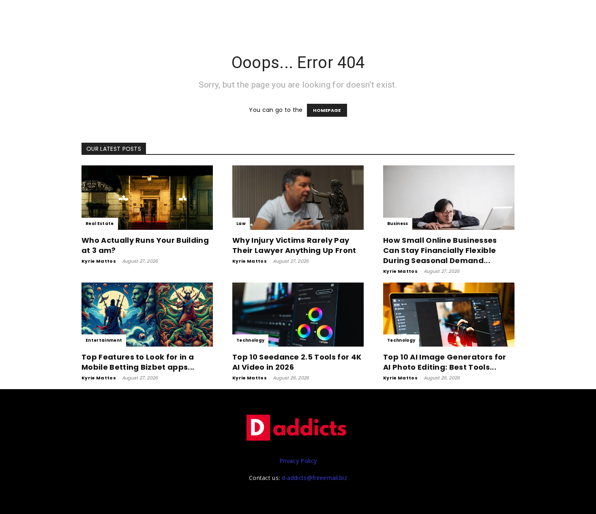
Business (397, 224)
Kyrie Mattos (98, 261)
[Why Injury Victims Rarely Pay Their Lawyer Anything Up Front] (298, 197)
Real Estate (100, 224)
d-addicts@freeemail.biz (314, 478)
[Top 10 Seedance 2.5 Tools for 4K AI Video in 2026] (298, 315)
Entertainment (104, 340)
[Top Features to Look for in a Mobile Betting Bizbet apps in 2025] (147, 315)
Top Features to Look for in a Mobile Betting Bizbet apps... (137, 362)
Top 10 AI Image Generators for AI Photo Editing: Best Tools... (444, 362)
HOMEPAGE (327, 110)
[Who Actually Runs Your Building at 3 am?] (147, 197)
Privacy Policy (298, 461)
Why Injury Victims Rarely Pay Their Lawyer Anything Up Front (294, 245)
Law (241, 224)
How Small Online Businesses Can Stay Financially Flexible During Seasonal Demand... (440, 250)
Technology (250, 340)
